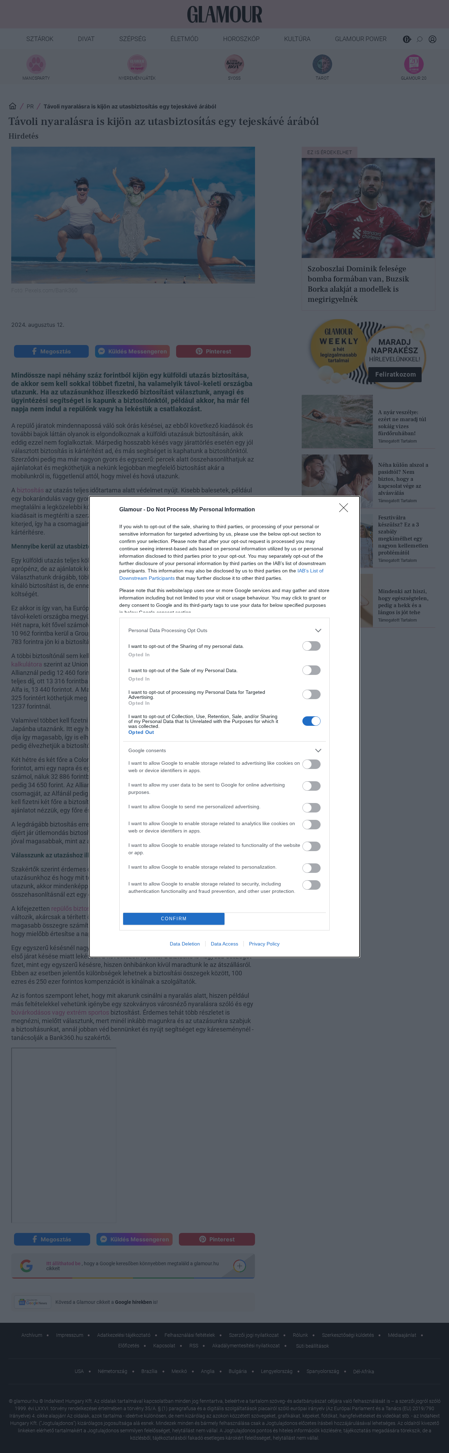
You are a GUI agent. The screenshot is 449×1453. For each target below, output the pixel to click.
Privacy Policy (264, 944)
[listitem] (224, 630)
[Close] (346, 510)
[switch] (311, 646)
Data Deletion (185, 944)
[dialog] (224, 726)
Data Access (224, 944)
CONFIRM (174, 918)
